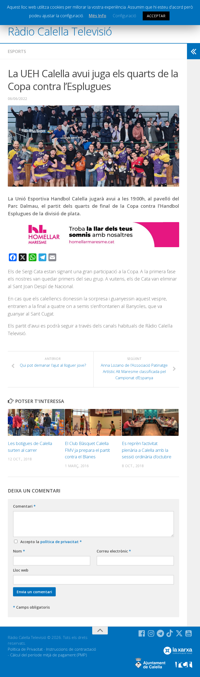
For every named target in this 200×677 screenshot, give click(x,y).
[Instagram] (151, 633)
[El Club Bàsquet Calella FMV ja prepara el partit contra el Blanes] (93, 422)
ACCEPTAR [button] (156, 15)
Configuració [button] (124, 16)
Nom (19, 551)
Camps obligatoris (31, 607)
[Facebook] (141, 633)
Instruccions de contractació (71, 649)
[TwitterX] (179, 633)
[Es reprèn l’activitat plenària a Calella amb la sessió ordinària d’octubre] (150, 422)
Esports (17, 51)
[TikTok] (169, 633)
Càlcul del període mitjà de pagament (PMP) (48, 654)
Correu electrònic (114, 551)
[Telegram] (160, 633)
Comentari (24, 506)
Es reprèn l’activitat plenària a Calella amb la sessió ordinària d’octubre (146, 450)
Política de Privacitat (25, 649)
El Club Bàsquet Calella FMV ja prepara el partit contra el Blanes (87, 450)
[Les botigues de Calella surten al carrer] (36, 422)
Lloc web (20, 570)
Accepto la (50, 541)
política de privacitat (60, 541)
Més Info (97, 16)
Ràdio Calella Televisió (60, 31)
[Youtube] (188, 633)
